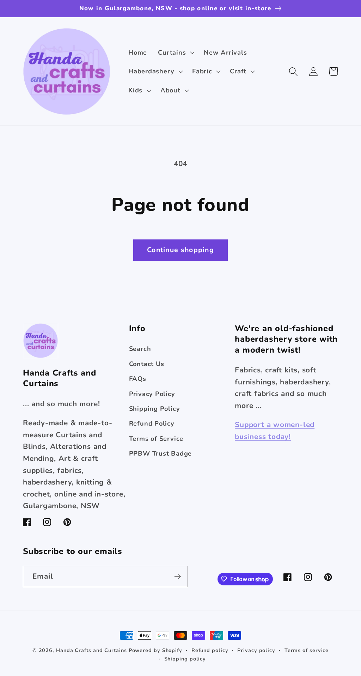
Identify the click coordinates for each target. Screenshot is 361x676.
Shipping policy (185, 659)
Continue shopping (180, 250)
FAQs (137, 378)
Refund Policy (152, 423)
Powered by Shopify (155, 650)
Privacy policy (256, 650)
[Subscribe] (177, 576)
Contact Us (146, 364)
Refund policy (209, 650)
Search (140, 349)
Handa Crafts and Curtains (91, 650)
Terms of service (306, 650)
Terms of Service (156, 438)
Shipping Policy (154, 408)
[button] (175, 52)
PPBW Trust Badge (160, 453)
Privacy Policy (152, 394)
